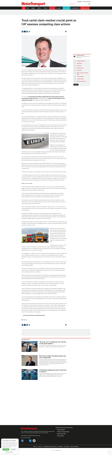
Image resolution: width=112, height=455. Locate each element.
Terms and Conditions (74, 446)
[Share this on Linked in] (27, 31)
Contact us (40, 446)
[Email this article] (29, 31)
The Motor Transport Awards (63, 431)
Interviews (25, 319)
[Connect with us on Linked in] (30, 440)
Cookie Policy (66, 446)
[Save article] (66, 31)
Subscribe (80, 1)
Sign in (52, 29)
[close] (66, 29)
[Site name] (33, 5)
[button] (10, 452)
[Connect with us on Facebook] (22, 440)
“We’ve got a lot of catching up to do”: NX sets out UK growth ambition (52, 342)
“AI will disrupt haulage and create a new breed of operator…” (52, 370)
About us (35, 446)
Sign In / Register (86, 1)
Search (89, 4)
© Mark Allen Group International (50, 446)
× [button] (17, 439)
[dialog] (10, 446)
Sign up (75, 84)
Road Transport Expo (61, 433)
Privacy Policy (60, 446)
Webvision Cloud (58, 450)
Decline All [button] (13, 449)
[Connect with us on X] (26, 440)
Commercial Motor (61, 429)
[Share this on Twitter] (25, 31)
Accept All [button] (6, 449)
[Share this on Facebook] (22, 31)
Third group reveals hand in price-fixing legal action (34, 315)
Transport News (60, 435)
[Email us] (34, 440)
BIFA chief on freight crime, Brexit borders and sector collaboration (52, 356)
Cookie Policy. (8, 447)
